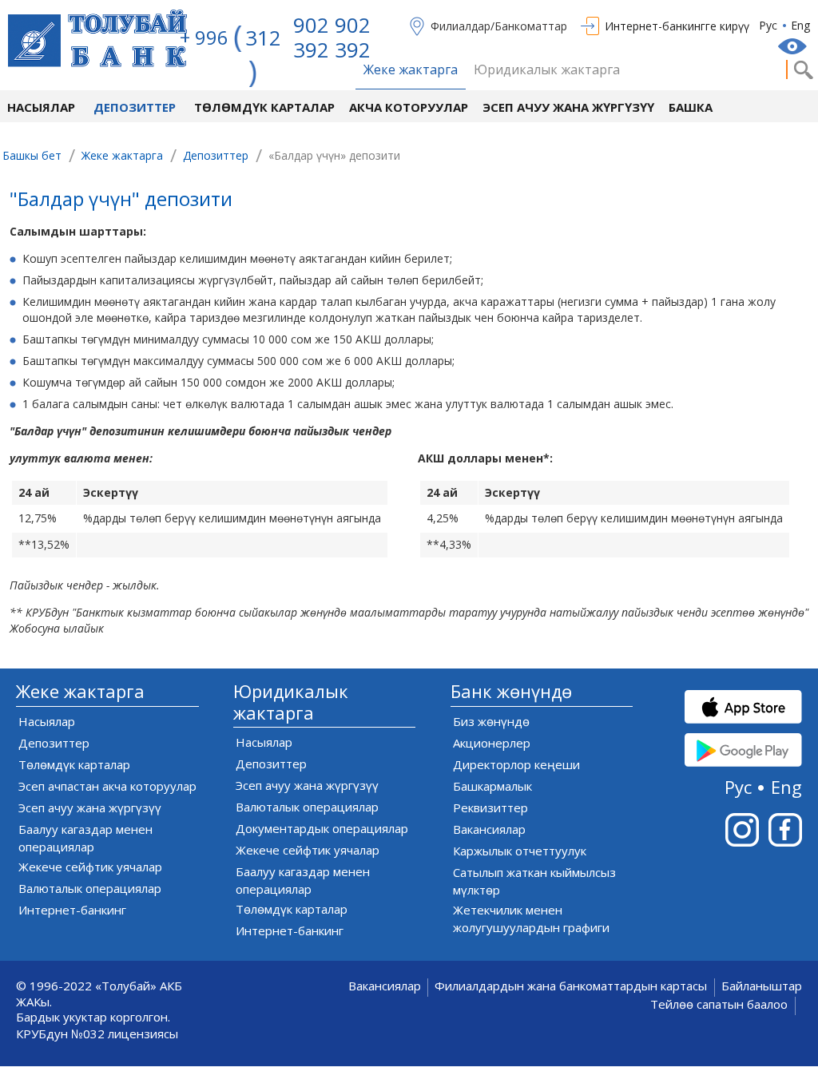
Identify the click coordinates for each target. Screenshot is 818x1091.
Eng (800, 25)
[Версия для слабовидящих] (794, 46)
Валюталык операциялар (89, 888)
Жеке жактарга (410, 70)
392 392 (332, 49)
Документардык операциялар (322, 828)
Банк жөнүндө (511, 691)
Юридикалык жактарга (547, 70)
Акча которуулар (408, 107)
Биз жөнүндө (491, 721)
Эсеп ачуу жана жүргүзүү (568, 107)
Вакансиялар (489, 829)
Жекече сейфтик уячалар (90, 867)
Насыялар (41, 107)
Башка (691, 107)
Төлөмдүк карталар (264, 107)
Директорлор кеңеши (516, 764)
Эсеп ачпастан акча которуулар (107, 786)
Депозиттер (134, 107)
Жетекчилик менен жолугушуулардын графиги (531, 918)
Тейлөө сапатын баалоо (719, 1004)
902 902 (332, 24)
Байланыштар (761, 986)
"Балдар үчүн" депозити (121, 201)
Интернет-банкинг (72, 910)
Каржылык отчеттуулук (519, 851)
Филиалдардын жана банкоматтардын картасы (571, 986)
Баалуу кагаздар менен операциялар (85, 838)
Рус (768, 25)
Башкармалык (492, 786)
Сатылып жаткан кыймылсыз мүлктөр (534, 881)
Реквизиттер (490, 807)
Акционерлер (491, 743)
